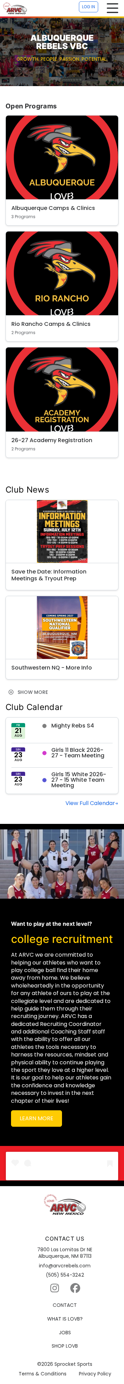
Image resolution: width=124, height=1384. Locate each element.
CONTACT (65, 1305)
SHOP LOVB (65, 1346)
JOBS (65, 1332)
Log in (88, 7)
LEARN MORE (36, 1118)
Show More (32, 692)
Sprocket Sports (73, 1364)
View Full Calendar (90, 803)
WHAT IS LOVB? (65, 1319)
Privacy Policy (95, 1374)
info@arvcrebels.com (65, 1266)
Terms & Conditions (42, 1374)
